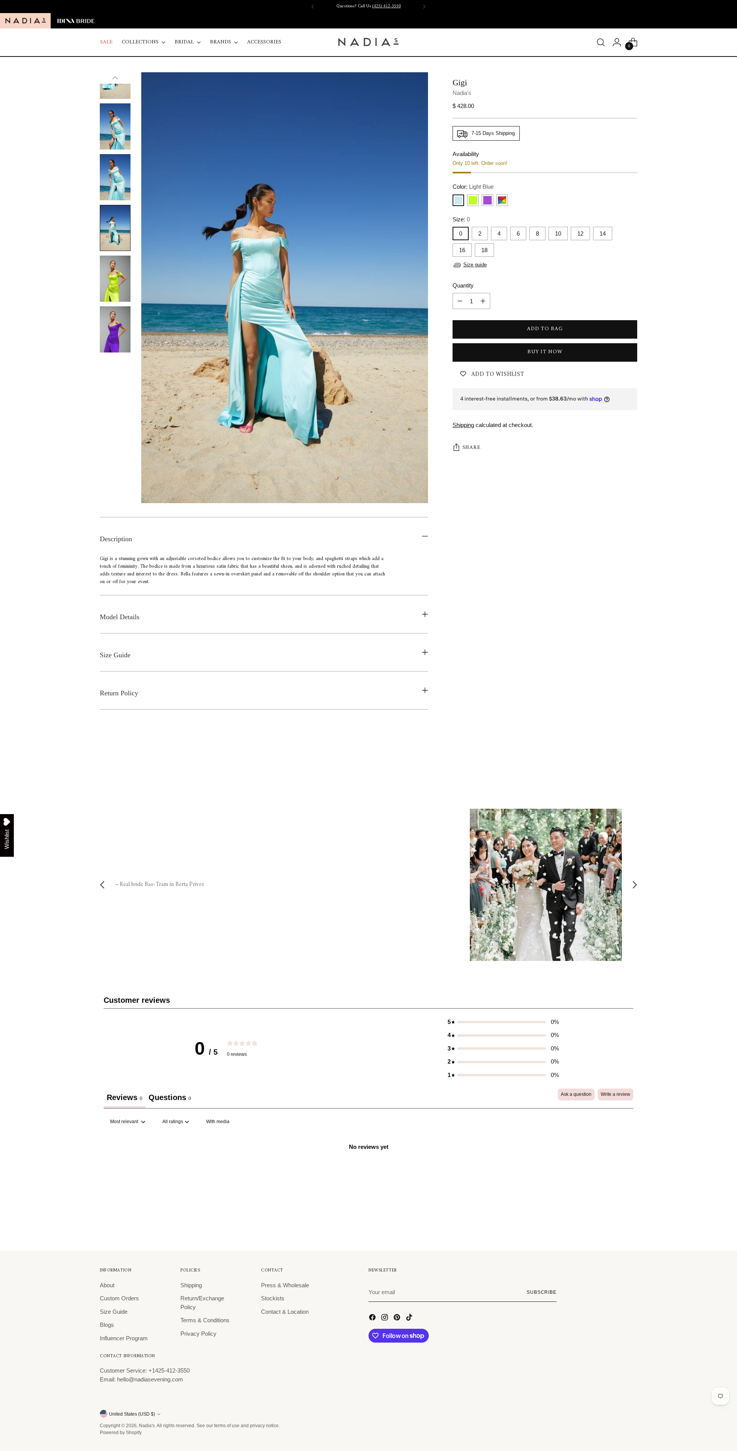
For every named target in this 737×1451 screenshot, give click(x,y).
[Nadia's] (368, 42)
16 (462, 250)
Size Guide (113, 1311)
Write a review (615, 1094)
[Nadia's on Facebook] (373, 1318)
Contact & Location (285, 1311)
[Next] (424, 6)
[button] (503, 1022)
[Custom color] (502, 200)
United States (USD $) (132, 1413)
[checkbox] (218, 1122)
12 (580, 234)
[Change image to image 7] (115, 329)
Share (472, 448)
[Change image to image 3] (115, 126)
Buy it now (544, 352)
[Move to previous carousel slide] (613, 767)
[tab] (169, 1098)
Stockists (272, 1298)
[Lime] (473, 200)
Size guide (475, 265)
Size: (461, 219)
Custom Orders (119, 1298)
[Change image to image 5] (115, 228)
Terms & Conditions (205, 1320)
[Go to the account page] (617, 42)
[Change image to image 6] (115, 279)
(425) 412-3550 (386, 6)
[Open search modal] (600, 42)
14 (603, 234)
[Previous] (312, 6)
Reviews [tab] (124, 1097)
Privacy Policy (198, 1333)
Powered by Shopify (121, 1432)
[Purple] (487, 200)
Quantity (463, 285)
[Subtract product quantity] (460, 301)
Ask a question (576, 1094)
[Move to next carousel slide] (630, 766)
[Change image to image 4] (115, 177)
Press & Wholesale (285, 1285)
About (107, 1285)
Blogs (107, 1324)
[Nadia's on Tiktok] (410, 1318)
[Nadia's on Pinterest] (397, 1318)
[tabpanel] (368, 1173)
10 (558, 234)
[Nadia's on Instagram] (385, 1318)
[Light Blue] (458, 200)
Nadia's (462, 93)
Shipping (463, 425)
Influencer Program (124, 1338)
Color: (473, 187)
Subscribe (542, 1292)
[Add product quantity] (483, 301)
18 (484, 250)
